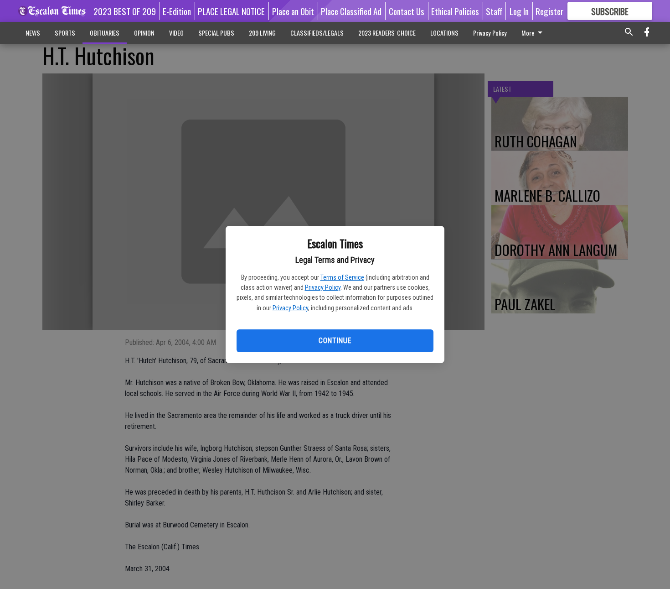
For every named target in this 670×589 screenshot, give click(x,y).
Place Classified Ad (351, 11)
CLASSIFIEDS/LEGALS (317, 32)
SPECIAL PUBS (216, 32)
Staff (494, 11)
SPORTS (65, 32)
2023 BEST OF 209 (124, 11)
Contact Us (406, 11)
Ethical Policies (455, 11)
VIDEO (176, 32)
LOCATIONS (444, 32)
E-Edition (177, 11)
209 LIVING (262, 32)
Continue (335, 340)
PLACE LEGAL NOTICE (231, 11)
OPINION (144, 32)
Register (549, 11)
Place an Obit (293, 11)
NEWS (33, 32)
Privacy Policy (322, 287)
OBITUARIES (104, 32)
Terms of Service (342, 277)
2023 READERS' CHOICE (387, 32)
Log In (519, 11)
